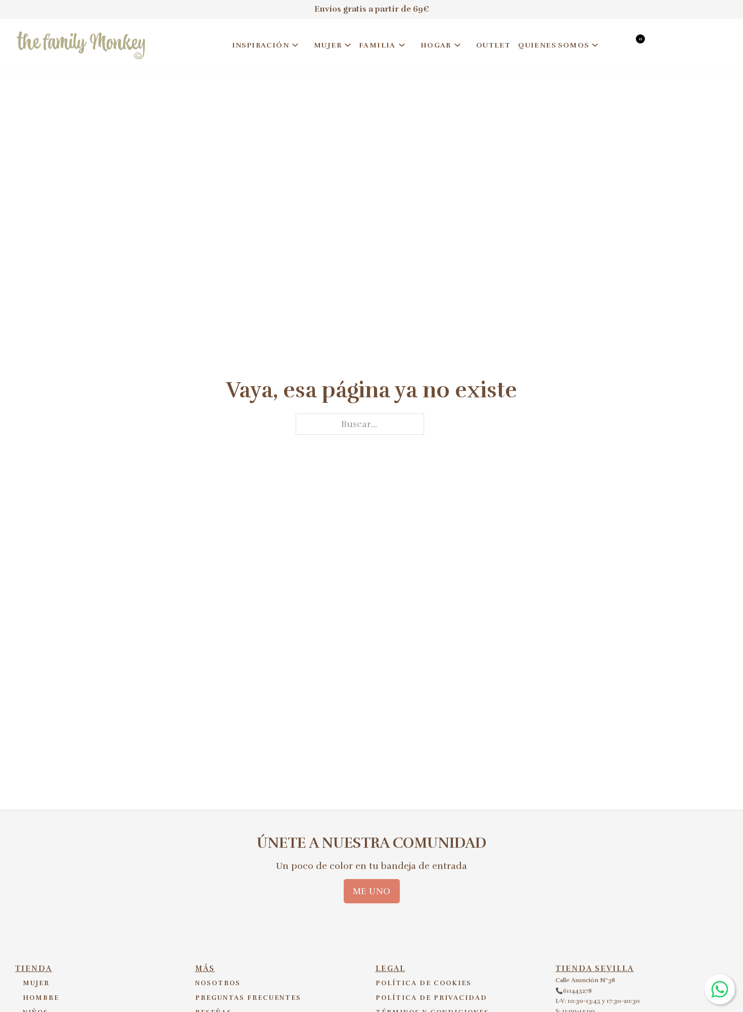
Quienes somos (553, 45)
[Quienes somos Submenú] (594, 45)
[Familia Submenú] (401, 45)
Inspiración (260, 45)
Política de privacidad (431, 998)
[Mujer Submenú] (347, 45)
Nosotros (218, 983)
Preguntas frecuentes (248, 998)
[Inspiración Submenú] (295, 45)
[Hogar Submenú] (457, 45)
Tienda (33, 968)
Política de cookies (424, 983)
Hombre (41, 998)
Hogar (436, 45)
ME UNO (372, 891)
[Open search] (616, 46)
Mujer (328, 45)
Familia (377, 45)
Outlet (493, 45)
